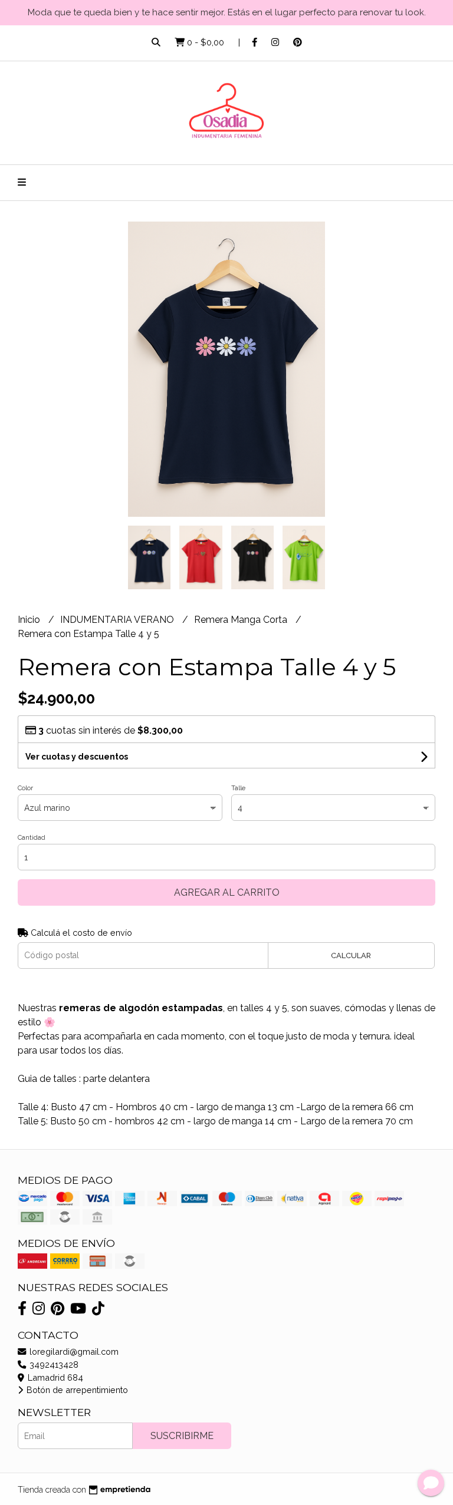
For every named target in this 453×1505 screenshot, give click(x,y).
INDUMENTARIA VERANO (118, 619)
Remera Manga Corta (242, 619)
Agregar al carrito (227, 892)
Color (25, 788)
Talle (238, 788)
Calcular (351, 955)
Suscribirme (182, 1435)
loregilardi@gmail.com (73, 1351)
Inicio (30, 619)
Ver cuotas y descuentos (76, 756)
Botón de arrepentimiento (76, 1390)
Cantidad (31, 837)
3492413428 (52, 1364)
